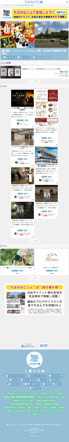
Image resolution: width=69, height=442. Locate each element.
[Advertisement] (34, 329)
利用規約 (37, 424)
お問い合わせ (58, 424)
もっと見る (34, 81)
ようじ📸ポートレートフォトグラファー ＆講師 (17, 267)
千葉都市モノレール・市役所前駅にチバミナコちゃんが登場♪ (41, 69)
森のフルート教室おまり (51, 267)
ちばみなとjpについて (14, 424)
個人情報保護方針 (47, 424)
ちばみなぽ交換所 (27, 424)
